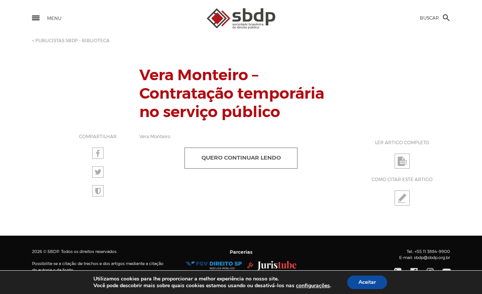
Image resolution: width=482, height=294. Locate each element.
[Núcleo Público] (213, 265)
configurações (313, 285)
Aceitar (367, 282)
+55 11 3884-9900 (432, 252)
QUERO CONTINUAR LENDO (241, 158)
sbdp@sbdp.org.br (432, 258)
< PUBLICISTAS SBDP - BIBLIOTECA (71, 40)
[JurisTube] (272, 265)
